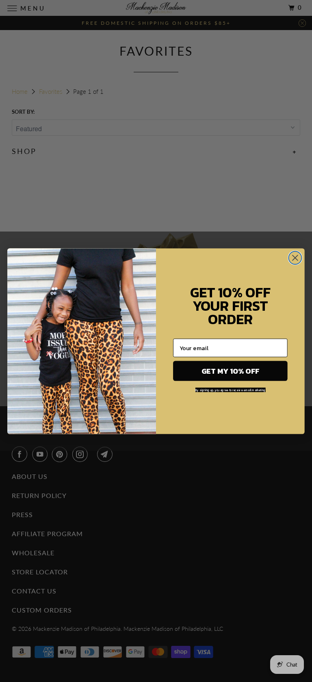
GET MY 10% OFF (231, 370)
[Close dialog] (294, 257)
